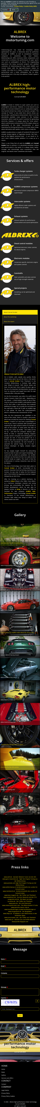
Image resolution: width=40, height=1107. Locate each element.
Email (2, 966)
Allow (14, 10)
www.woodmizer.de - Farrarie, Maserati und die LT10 (20, 897)
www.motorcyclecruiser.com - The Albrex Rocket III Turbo (20, 905)
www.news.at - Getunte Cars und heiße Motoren (20, 919)
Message (3, 987)
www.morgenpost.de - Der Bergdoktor (20, 911)
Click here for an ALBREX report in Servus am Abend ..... (18, 834)
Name (3, 959)
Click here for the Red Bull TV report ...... (13, 744)
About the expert (9, 321)
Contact (3, 1084)
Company (4, 973)
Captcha (3, 998)
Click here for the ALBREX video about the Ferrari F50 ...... (18, 632)
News (3, 1072)
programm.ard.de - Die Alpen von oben (20, 899)
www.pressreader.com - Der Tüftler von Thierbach (20, 917)
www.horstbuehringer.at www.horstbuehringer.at (20, 909)
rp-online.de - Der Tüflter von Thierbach (20, 901)
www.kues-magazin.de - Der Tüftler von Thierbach (20, 895)
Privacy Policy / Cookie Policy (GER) (25, 6)
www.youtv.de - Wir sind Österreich (20, 903)
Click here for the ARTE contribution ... (12, 543)
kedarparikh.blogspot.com (20, 921)
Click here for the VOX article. (10, 767)
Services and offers (7, 1078)
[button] (3, 17)
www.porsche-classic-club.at (20, 907)
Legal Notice (5, 1090)
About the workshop (10, 317)
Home (3, 1069)
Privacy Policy (5, 1093)
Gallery (3, 1075)
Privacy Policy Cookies (8, 1096)
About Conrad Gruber (10, 312)
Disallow (5, 10)
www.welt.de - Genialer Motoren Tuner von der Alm (20, 877)
